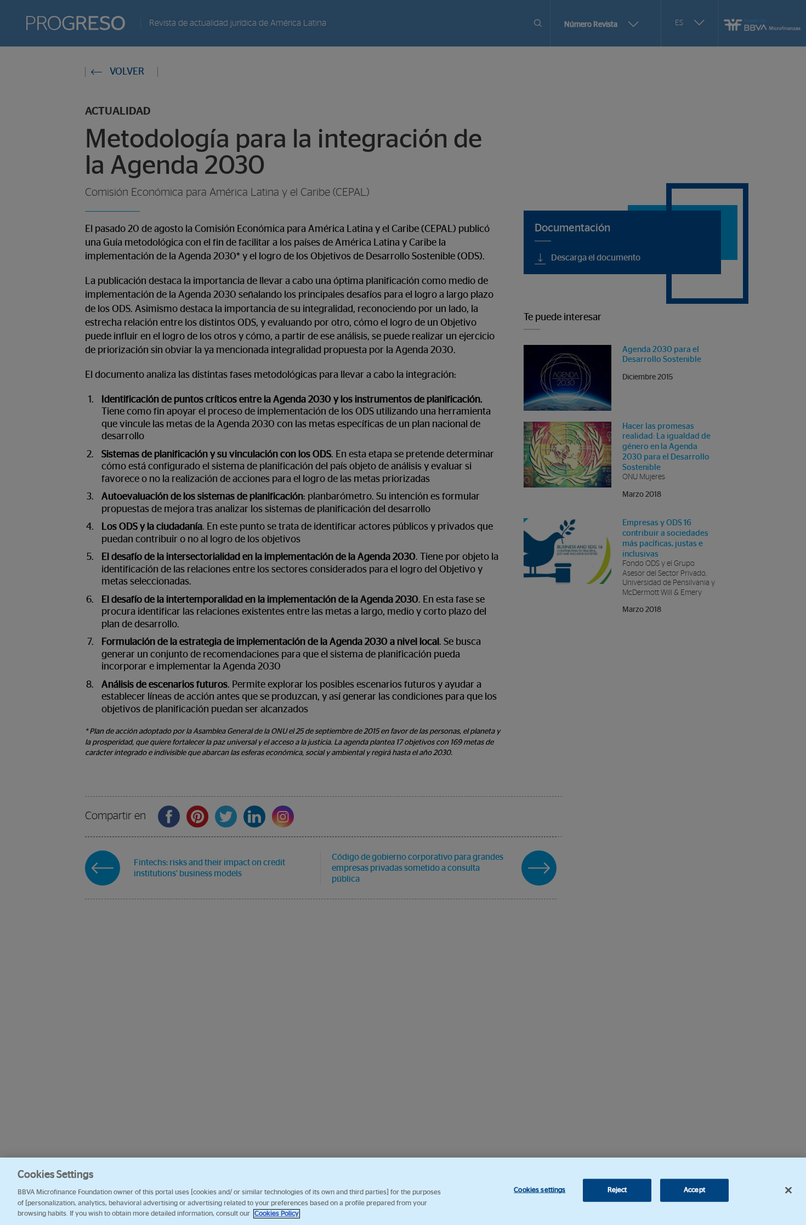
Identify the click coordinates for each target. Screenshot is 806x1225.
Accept (694, 1190)
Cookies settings (539, 1190)
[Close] (788, 1190)
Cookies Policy (276, 1213)
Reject (617, 1190)
